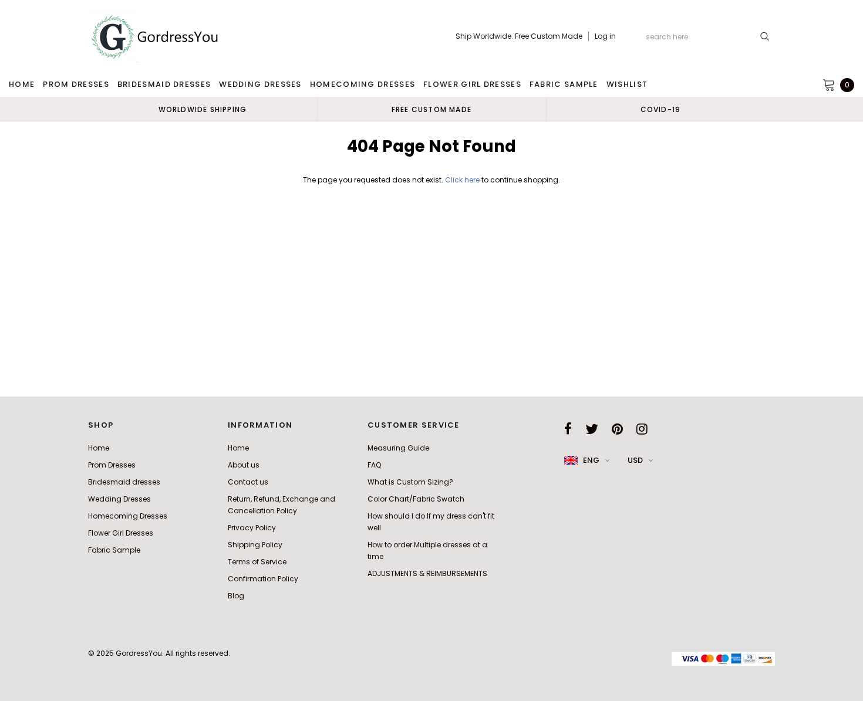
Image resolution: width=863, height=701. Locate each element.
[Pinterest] (617, 428)
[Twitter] (591, 428)
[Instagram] (642, 428)
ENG (591, 460)
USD (635, 460)
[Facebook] (568, 428)
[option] (202, 109)
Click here (463, 180)
